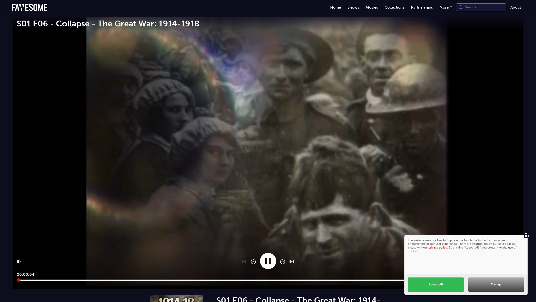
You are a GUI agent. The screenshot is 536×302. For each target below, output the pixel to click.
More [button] (444, 7)
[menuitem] (335, 7)
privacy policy (438, 247)
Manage (496, 284)
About (515, 7)
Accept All (436, 284)
